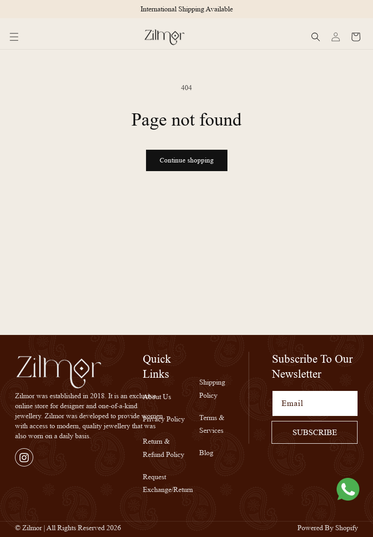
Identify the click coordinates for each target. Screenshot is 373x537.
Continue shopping (187, 160)
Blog (206, 452)
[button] (14, 37)
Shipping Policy (212, 389)
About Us (157, 396)
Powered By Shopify (327, 527)
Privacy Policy (164, 419)
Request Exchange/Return (168, 483)
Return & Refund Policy (163, 448)
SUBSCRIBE (314, 432)
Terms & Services (211, 424)
